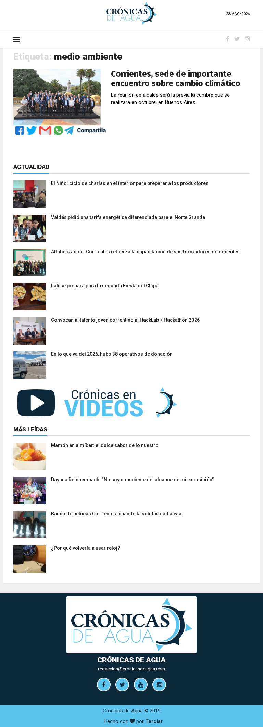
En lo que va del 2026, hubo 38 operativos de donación (112, 354)
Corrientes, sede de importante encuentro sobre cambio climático (175, 78)
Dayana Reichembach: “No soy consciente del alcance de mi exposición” (132, 479)
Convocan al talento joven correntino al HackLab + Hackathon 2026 (125, 320)
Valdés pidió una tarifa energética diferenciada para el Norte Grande (128, 217)
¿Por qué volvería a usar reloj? (85, 548)
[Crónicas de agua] (131, 13)
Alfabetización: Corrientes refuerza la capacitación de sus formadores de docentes (145, 251)
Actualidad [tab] (31, 166)
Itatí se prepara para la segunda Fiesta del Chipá (105, 285)
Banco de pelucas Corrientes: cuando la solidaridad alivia (116, 513)
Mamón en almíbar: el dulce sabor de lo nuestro (105, 445)
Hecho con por (133, 721)
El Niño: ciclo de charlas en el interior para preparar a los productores (130, 183)
